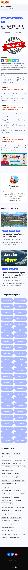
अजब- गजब (21, 300)
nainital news (6, 500)
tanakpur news (19, 510)
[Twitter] (17, 60)
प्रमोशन (7, 394)
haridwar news (7, 473)
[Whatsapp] (9, 60)
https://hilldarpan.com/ (9, 487)
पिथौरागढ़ (20, 388)
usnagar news (16, 517)
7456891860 (20, 565)
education (17, 463)
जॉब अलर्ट (7, 359)
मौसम (7, 405)
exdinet (5, 466)
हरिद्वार (21, 435)
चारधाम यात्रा (7, 347)
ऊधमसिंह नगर (20, 318)
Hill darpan (5, 480)
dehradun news (19, 460)
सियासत (4, 537)
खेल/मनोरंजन (21, 335)
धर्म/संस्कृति (7, 376)
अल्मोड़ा (21, 306)
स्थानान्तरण (20, 429)
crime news (6, 460)
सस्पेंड (7, 423)
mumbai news (6, 497)
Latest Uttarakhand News (16, 493)
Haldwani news (7, 470)
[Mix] (6, 60)
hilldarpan (15, 477)
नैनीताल (21, 376)
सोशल (7, 429)
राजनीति (21, 405)
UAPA (4, 514)
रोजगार (7, 417)
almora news (6, 453)
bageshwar (6, 456)
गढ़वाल (7, 341)
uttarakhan (18, 520)
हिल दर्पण (21, 440)
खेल (7, 335)
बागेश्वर (7, 400)
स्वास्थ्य (7, 435)
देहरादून (20, 370)
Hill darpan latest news (9, 483)
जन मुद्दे (21, 353)
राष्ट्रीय (21, 411)
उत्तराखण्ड (8, 6)
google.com (16, 466)
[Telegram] (13, 60)
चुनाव (20, 347)
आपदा (7, 312)
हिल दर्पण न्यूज (15, 537)
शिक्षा (20, 417)
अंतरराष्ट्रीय (7, 306)
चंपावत (21, 341)
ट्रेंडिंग (21, 359)
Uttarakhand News (8, 530)
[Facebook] (2, 60)
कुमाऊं (7, 330)
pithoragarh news (7, 507)
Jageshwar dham (18, 490)
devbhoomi (6, 463)
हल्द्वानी (7, 440)
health (5, 477)
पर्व (7, 388)
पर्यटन (20, 382)
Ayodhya (17, 453)
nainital (16, 497)
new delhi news (6, 503)
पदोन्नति (7, 382)
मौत (21, 400)
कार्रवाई (20, 324)
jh (3, 493)
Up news (5, 517)
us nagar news (6, 520)
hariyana (18, 473)
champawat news (18, 456)
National (18, 500)
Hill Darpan (16, 561)
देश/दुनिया (7, 370)
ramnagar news (7, 510)
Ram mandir (20, 507)
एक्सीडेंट (7, 324)
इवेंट (20, 312)
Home (2, 6)
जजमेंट (7, 353)
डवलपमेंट (20, 365)
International (6, 490)
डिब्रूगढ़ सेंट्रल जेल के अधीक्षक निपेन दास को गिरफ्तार (13, 534)
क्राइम (21, 330)
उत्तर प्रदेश (7, 300)
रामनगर (7, 411)
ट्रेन (7, 365)
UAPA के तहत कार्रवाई (15, 514)
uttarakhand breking (8, 524)
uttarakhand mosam (8, 527)
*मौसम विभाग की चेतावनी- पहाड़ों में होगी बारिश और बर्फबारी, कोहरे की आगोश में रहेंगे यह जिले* (13, 275)
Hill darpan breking (18, 480)
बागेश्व (20, 394)
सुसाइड (21, 423)
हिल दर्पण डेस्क (6, 239)
